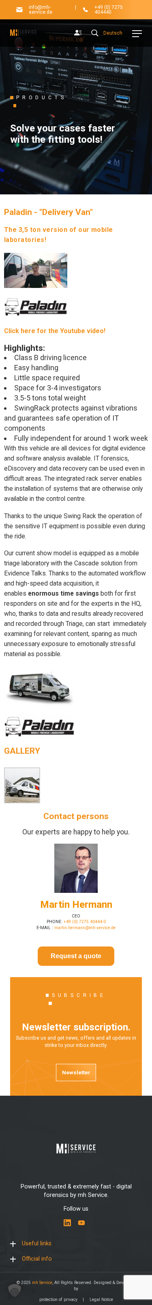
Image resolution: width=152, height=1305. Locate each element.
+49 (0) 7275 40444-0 (85, 921)
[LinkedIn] (67, 1222)
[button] (14, 1290)
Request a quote (76, 956)
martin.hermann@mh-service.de (85, 927)
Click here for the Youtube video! (54, 331)
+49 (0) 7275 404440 (108, 10)
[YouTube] (81, 1222)
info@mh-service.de (40, 10)
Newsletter (76, 1072)
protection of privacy (58, 1299)
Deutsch (112, 33)
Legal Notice (101, 1299)
